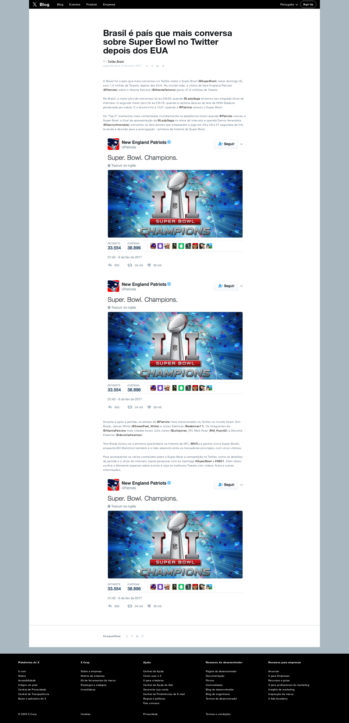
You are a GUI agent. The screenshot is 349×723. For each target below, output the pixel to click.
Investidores (88, 689)
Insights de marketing (281, 689)
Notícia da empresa (93, 675)
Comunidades (214, 685)
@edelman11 (194, 426)
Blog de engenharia (218, 694)
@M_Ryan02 (218, 430)
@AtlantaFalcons (163, 90)
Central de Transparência (33, 694)
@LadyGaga (192, 98)
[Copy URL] (162, 66)
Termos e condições (218, 714)
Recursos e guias (279, 680)
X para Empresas (278, 675)
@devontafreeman (129, 435)
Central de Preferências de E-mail (164, 694)
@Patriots (110, 90)
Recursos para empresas (284, 662)
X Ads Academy (278, 698)
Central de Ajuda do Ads (158, 685)
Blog (60, 4)
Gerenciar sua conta (156, 689)
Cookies (86, 714)
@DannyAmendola (116, 125)
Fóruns (210, 680)
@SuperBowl (207, 81)
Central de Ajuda (153, 671)
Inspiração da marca (281, 694)
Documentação (215, 675)
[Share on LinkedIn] (157, 65)
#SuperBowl (203, 461)
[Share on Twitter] (147, 65)
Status (22, 675)
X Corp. (85, 662)
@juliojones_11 (181, 430)
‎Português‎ (287, 4)
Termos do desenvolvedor (221, 698)
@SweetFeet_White (145, 426)
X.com (22, 671)
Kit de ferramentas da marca (98, 680)
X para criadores (153, 680)
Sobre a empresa (91, 671)
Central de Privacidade (32, 689)
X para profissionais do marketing (288, 685)
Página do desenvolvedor (221, 671)
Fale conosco (151, 703)
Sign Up (308, 4)
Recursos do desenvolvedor (224, 662)
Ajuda (147, 662)
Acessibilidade (27, 680)
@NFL (195, 443)
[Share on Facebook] (151, 65)
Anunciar (273, 671)
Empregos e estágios (94, 685)
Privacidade (150, 714)
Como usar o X (152, 675)
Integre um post (27, 685)
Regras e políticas (154, 698)
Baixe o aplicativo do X (32, 698)
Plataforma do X (28, 662)
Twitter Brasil (116, 61)
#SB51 (219, 461)
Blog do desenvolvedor (220, 689)
